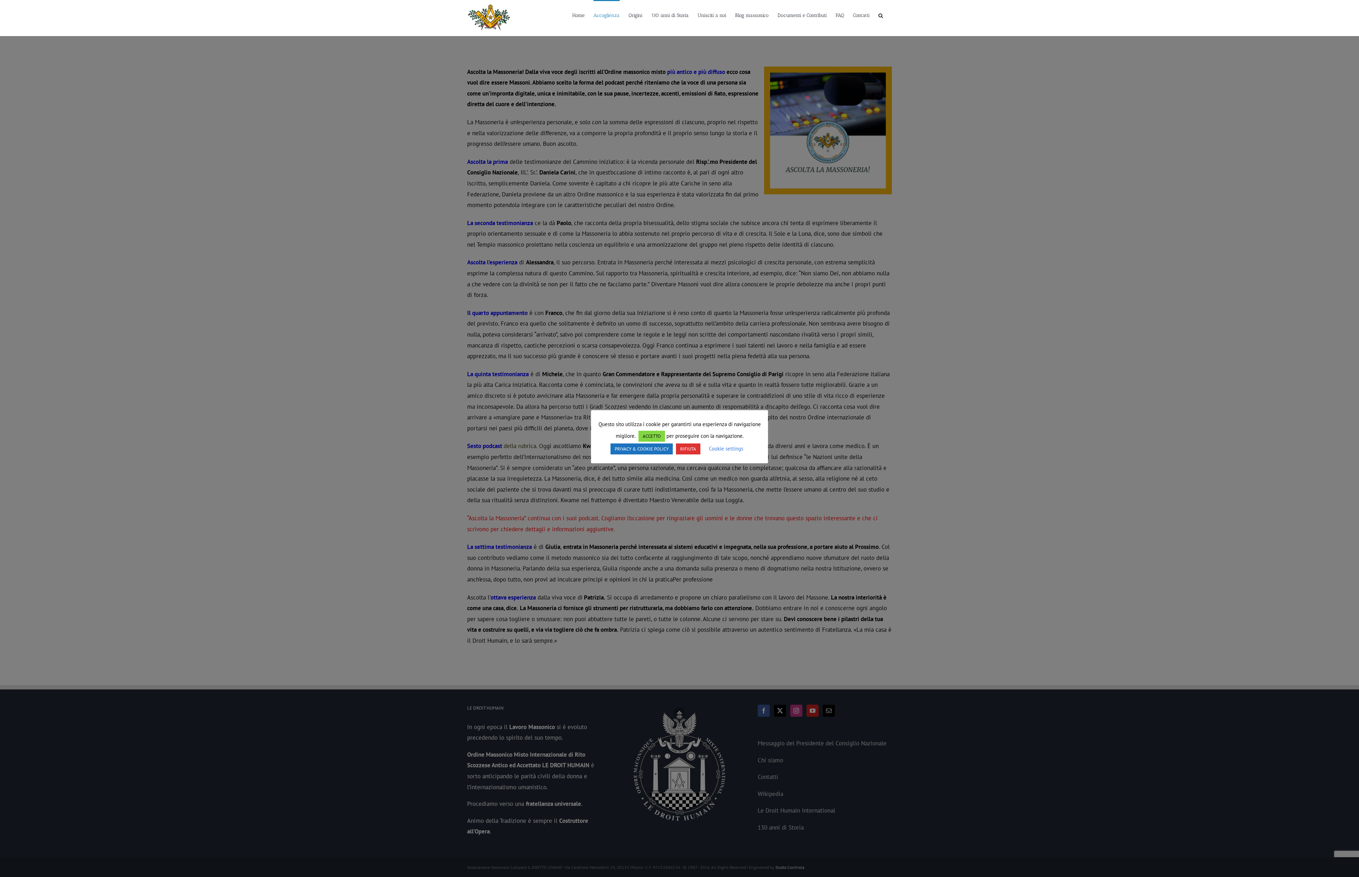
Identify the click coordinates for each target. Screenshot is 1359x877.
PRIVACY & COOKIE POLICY (642, 449)
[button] (880, 15)
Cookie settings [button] (726, 448)
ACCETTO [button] (652, 436)
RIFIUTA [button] (688, 449)
